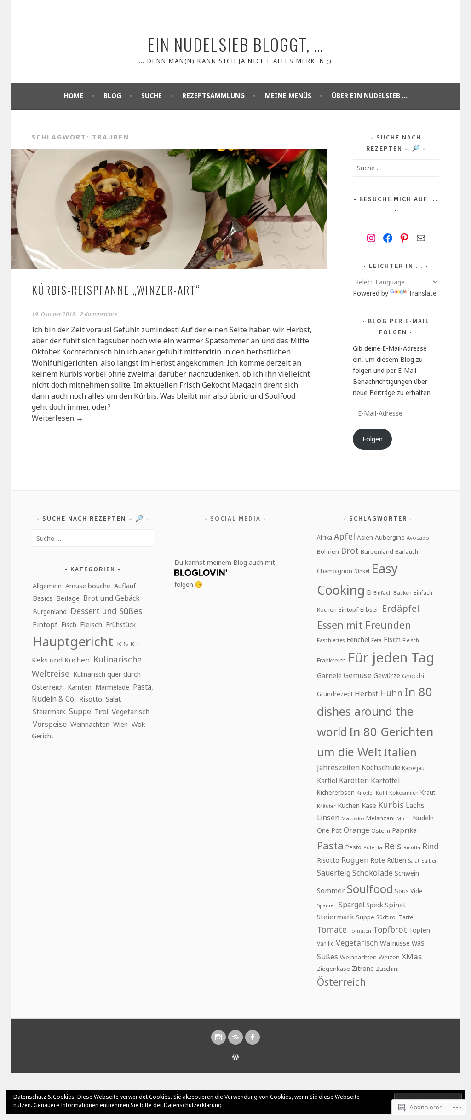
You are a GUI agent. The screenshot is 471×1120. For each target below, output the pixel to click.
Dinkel (361, 571)
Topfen (419, 930)
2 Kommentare (98, 314)
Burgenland (50, 611)
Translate (422, 293)
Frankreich (331, 660)
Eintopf (45, 624)
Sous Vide (409, 891)
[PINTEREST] (235, 1037)
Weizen (389, 957)
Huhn (391, 692)
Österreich (341, 981)
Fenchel (357, 639)
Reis (393, 846)
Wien (120, 724)
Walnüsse (395, 942)
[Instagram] (371, 238)
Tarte (406, 917)
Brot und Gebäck (111, 598)
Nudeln (423, 817)
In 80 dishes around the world (374, 711)
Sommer (331, 890)
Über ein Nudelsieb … (370, 95)
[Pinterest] (404, 238)
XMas (412, 956)
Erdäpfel (400, 608)
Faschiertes (331, 640)
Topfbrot (390, 929)
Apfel (344, 536)
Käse (369, 805)
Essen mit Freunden (364, 625)
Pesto (353, 847)
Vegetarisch (130, 711)
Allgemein (47, 585)
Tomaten (360, 930)
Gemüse (358, 675)
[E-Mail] (420, 238)
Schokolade (372, 873)
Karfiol (327, 780)
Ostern (380, 831)
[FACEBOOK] (252, 1037)
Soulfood (370, 889)
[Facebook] (387, 238)
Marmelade (112, 687)
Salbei (428, 860)
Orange (356, 830)
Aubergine (390, 537)
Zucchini (387, 968)
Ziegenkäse (333, 968)
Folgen (372, 439)
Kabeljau (413, 768)
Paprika (404, 830)
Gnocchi (413, 676)
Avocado (418, 537)
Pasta (330, 845)
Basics (42, 598)
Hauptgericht (73, 641)
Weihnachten (89, 724)
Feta (376, 640)
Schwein (407, 873)
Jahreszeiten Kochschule (358, 767)
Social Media (235, 518)
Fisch (68, 624)
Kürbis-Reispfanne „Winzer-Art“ (116, 289)
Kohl (381, 792)
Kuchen (349, 805)
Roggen (354, 860)
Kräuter (326, 805)
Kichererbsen (336, 792)
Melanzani (380, 818)
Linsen (328, 817)
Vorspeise (50, 724)
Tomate (332, 929)
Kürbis (391, 804)
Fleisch (91, 624)
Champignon (334, 571)
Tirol (101, 711)
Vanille (325, 943)
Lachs (415, 805)
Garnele (329, 675)
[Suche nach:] (396, 167)
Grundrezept (335, 694)
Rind (430, 846)
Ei (369, 592)
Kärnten (80, 687)
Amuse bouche (87, 585)
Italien (400, 752)
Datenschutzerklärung (193, 1105)
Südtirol (386, 917)
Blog (112, 95)
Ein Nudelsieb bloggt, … (236, 44)
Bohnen (328, 551)
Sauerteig (333, 873)
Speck (374, 904)
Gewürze (386, 675)
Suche (151, 95)
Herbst (366, 693)
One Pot (329, 830)
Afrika (324, 537)
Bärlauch (406, 552)
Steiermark (49, 711)
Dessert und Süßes (106, 610)
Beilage (68, 598)
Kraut (427, 792)
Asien (365, 537)
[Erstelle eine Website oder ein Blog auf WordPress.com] (235, 1058)
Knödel (365, 792)
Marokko (352, 818)
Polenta (372, 847)
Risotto (90, 698)
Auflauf (125, 585)
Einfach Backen (392, 592)
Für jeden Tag (391, 657)
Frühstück (121, 624)
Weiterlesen (57, 418)
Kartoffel (385, 780)
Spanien (327, 905)
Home (73, 95)
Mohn (403, 818)
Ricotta (411, 847)
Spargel (351, 904)
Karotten (354, 780)
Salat (113, 698)
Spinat (395, 904)
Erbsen (370, 609)
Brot (350, 550)
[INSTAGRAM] (218, 1037)
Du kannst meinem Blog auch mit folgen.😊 (224, 573)
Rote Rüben (388, 860)
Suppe (80, 711)
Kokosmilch (404, 792)
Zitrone (363, 968)
